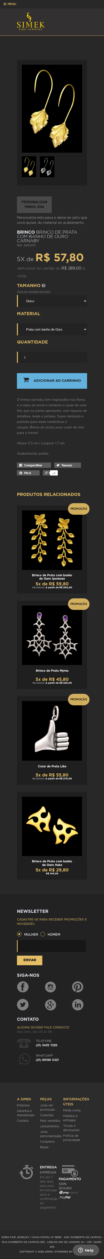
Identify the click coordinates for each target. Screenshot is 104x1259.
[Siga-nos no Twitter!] (23, 1004)
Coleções (46, 1115)
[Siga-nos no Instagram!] (51, 987)
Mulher (31, 934)
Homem (54, 934)
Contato (23, 1120)
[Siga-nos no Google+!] (51, 1004)
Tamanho (29, 286)
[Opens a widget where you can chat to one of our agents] (86, 1251)
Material (28, 314)
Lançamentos (49, 1126)
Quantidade (32, 342)
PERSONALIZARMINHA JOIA (34, 205)
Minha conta (72, 1110)
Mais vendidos (50, 1120)
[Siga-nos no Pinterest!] (77, 987)
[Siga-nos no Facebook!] (23, 987)
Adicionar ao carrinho (57, 380)
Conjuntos (47, 1141)
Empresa (23, 1105)
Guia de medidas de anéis (33, 291)
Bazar (44, 1147)
